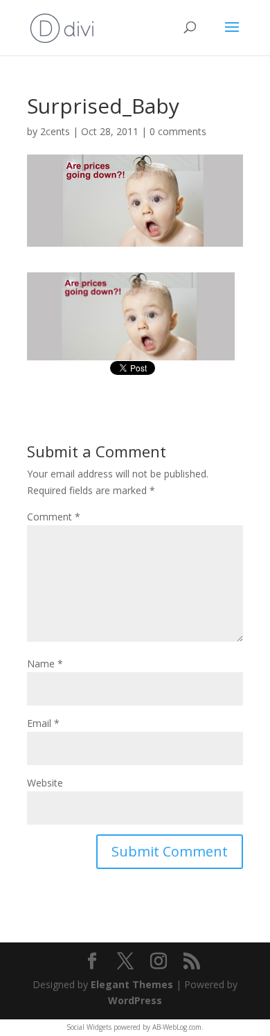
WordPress (135, 1000)
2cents (55, 131)
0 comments (178, 131)
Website (45, 782)
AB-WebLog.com (176, 1027)
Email (43, 723)
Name (45, 663)
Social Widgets (88, 1027)
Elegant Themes (132, 984)
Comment (53, 516)
